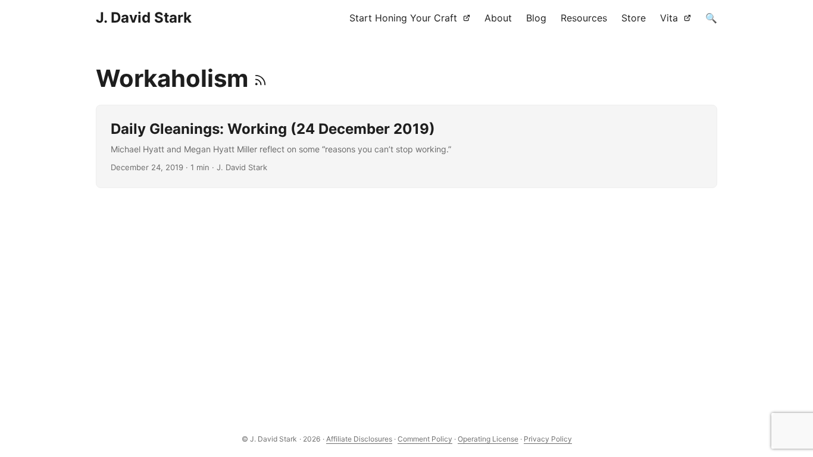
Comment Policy (425, 438)
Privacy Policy (548, 438)
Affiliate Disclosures (359, 438)
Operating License (488, 438)
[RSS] (260, 78)
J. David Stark (144, 17)
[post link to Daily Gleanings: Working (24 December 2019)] (406, 146)
